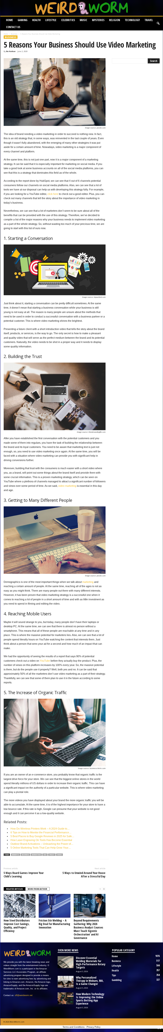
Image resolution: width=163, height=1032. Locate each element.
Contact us (13, 27)
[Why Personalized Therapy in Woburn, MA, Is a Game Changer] (66, 982)
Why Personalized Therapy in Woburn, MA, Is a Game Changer (90, 981)
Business (14, 34)
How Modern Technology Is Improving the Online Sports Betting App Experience (90, 998)
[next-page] (104, 889)
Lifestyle (50, 20)
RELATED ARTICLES (14, 888)
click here (52, 194)
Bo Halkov (10, 51)
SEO (44, 855)
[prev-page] (100, 889)
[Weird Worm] (81, 8)
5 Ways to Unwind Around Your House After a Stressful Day (84, 874)
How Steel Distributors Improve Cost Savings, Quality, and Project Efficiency (17, 925)
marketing (87, 582)
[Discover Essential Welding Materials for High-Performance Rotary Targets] (66, 962)
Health (36, 20)
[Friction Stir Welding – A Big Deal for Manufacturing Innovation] (55, 906)
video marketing (67, 486)
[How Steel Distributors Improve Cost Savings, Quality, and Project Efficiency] (19, 906)
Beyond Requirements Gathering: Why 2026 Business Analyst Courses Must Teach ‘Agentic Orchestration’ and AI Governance (88, 929)
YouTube (45, 660)
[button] (158, 23)
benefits (15, 855)
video (59, 855)
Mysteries (98, 20)
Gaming (22, 20)
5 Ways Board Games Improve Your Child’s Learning (24, 874)
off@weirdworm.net (23, 995)
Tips (114, 975)
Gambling (117, 980)
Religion (114, 20)
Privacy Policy (93, 1027)
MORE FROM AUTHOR (37, 888)
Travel (149, 20)
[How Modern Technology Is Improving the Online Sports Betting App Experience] (66, 998)
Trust (51, 855)
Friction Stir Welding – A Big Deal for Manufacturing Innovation (54, 923)
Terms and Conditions (74, 1027)
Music (83, 20)
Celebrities (68, 20)
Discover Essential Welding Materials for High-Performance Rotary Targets (90, 962)
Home (9, 20)
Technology (132, 20)
